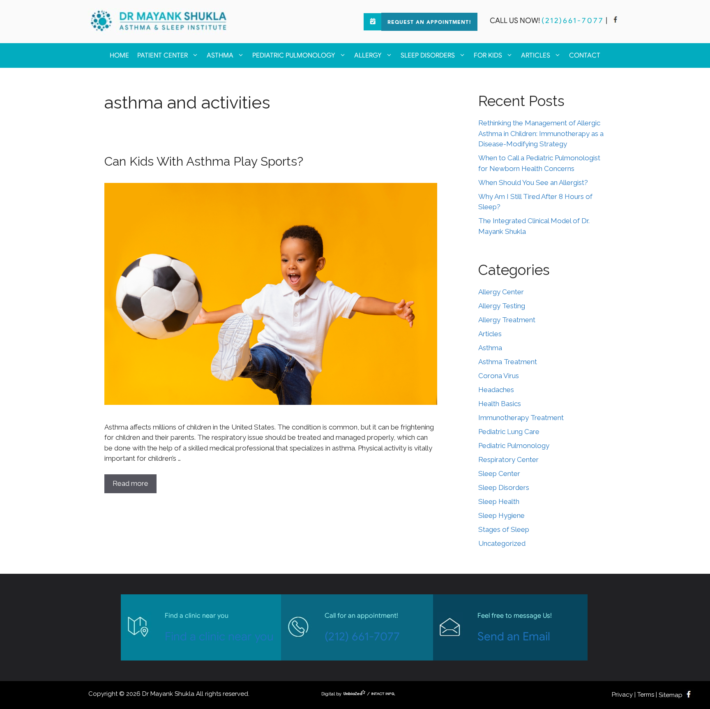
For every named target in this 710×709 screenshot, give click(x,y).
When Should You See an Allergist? (533, 182)
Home (119, 55)
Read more (130, 483)
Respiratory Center (508, 459)
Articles (535, 55)
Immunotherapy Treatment (521, 417)
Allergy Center (501, 292)
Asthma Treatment (507, 362)
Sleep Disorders (428, 55)
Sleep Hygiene (501, 515)
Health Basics (499, 404)
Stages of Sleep (503, 529)
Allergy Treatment (506, 320)
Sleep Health (498, 501)
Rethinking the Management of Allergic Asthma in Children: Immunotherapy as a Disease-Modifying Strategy (541, 133)
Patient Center (162, 55)
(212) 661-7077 (362, 636)
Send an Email (513, 636)
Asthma (220, 55)
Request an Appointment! (429, 22)
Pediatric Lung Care (508, 431)
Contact (584, 55)
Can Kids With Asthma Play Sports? (203, 161)
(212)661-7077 (573, 20)
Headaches (496, 390)
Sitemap (670, 695)
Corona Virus (498, 376)
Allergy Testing (501, 306)
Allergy (368, 55)
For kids (488, 55)
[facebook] (615, 20)
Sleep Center (499, 473)
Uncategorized (502, 543)
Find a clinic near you (219, 636)
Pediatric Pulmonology (293, 55)
